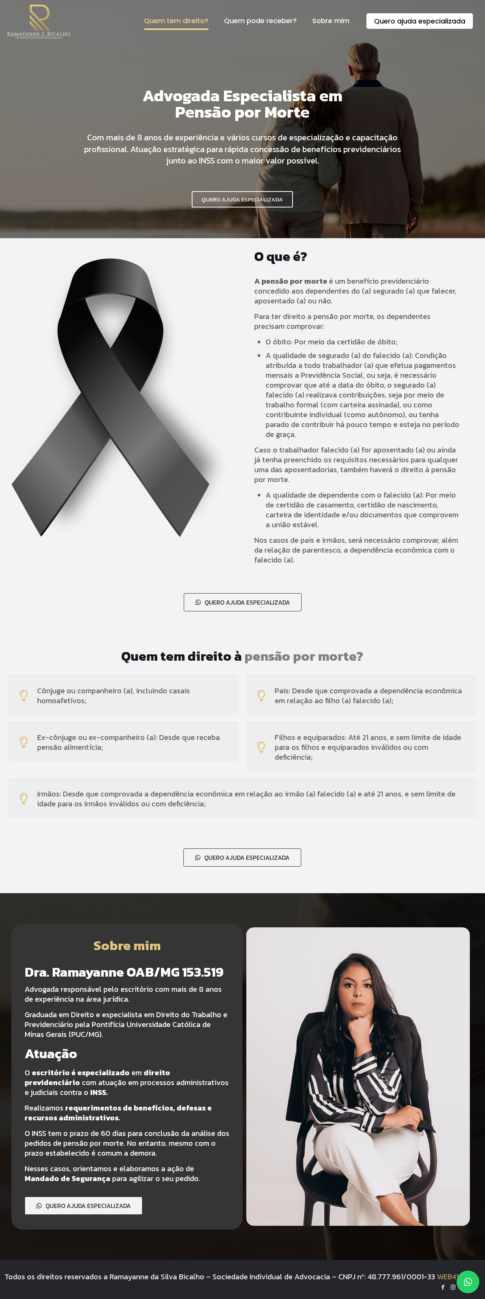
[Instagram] (453, 1287)
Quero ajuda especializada (419, 21)
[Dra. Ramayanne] (38, 21)
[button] (243, 602)
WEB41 (447, 1276)
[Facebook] (443, 1287)
